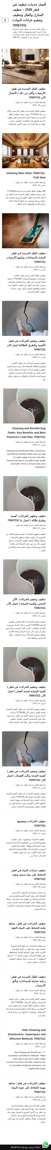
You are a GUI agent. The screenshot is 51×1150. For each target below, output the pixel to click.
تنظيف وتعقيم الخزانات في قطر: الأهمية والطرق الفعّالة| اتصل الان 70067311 (26, 345)
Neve (37, 1147)
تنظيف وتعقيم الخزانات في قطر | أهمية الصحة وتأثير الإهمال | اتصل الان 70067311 (26, 775)
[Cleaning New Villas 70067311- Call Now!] (25, 150)
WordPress (16, 1147)
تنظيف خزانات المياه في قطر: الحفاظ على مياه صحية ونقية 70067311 (28, 874)
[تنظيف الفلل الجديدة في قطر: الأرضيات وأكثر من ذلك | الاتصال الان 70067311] (25, 66)
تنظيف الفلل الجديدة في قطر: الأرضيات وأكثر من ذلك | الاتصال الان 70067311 (27, 93)
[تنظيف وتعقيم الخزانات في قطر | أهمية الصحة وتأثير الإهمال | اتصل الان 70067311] (25, 748)
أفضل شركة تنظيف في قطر (27, 102)
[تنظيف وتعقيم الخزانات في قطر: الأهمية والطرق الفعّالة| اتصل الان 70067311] (25, 318)
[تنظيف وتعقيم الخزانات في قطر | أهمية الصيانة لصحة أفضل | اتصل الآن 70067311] (25, 664)
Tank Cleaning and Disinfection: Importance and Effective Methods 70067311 (27, 1034)
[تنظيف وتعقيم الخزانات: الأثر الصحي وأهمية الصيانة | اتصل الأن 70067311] (25, 577)
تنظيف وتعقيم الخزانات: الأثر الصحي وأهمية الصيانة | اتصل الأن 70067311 (26, 603)
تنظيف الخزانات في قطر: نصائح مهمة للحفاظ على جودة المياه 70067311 (27, 1087)
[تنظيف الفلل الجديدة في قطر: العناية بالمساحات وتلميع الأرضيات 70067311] (25, 230)
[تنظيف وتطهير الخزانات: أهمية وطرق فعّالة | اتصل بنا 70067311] (25, 493)
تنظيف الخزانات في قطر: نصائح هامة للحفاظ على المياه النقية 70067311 (27, 928)
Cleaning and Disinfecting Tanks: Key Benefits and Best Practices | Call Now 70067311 (26, 432)
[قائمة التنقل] (5, 20)
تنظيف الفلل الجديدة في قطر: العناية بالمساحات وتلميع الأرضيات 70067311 (26, 257)
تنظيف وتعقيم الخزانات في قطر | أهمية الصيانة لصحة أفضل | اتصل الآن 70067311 (26, 691)
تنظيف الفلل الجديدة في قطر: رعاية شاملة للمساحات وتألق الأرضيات (28, 981)
